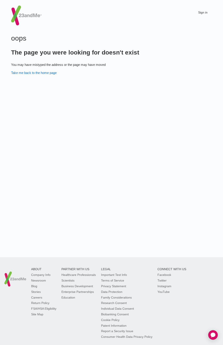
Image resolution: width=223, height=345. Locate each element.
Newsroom (38, 280)
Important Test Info (114, 275)
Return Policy (40, 303)
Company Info (41, 275)
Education (68, 297)
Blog (34, 286)
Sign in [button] (203, 12)
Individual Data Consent (117, 308)
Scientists (67, 280)
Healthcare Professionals (78, 275)
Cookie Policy (110, 320)
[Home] (26, 12)
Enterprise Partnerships (77, 292)
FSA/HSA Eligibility (43, 308)
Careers (36, 297)
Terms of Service (112, 280)
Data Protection (111, 292)
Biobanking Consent (115, 314)
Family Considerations (116, 297)
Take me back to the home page (34, 73)
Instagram (164, 286)
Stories (36, 292)
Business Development (77, 286)
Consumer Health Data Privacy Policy (126, 336)
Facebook (164, 275)
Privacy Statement (113, 286)
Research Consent (114, 303)
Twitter (162, 280)
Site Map (37, 314)
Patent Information (114, 325)
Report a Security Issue (117, 331)
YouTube (163, 292)
